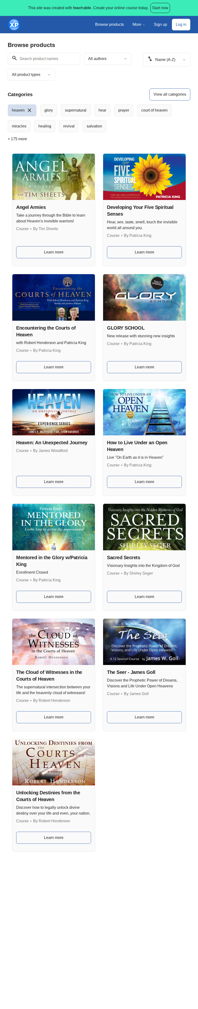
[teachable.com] (81, 8)
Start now (160, 8)
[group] (99, 118)
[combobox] (107, 59)
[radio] (22, 110)
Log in (181, 24)
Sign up (160, 24)
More (137, 24)
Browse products (109, 24)
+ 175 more (17, 139)
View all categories (170, 94)
